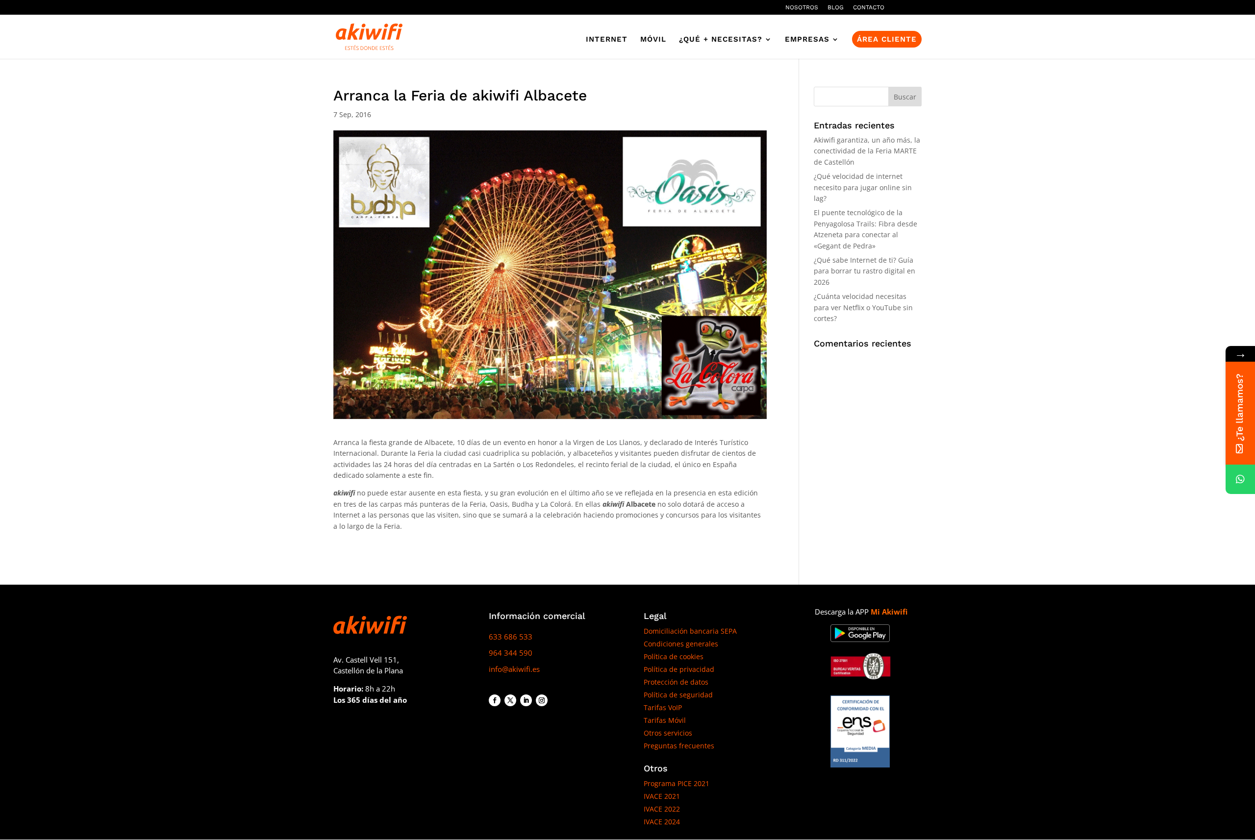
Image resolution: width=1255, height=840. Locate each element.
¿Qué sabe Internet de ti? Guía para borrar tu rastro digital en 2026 (864, 271)
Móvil (653, 40)
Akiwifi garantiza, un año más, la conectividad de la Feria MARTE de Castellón (867, 151)
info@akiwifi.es (514, 669)
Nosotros (801, 7)
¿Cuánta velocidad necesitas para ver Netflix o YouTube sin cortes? (863, 307)
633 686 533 (510, 637)
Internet (607, 40)
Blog (836, 7)
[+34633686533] (1240, 479)
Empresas (807, 40)
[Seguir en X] (510, 700)
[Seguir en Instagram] (542, 700)
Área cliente (887, 39)
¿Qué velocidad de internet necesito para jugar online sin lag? (863, 187)
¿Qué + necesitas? (720, 40)
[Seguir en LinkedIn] (526, 700)
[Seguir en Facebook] (495, 700)
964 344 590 (510, 653)
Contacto (868, 7)
